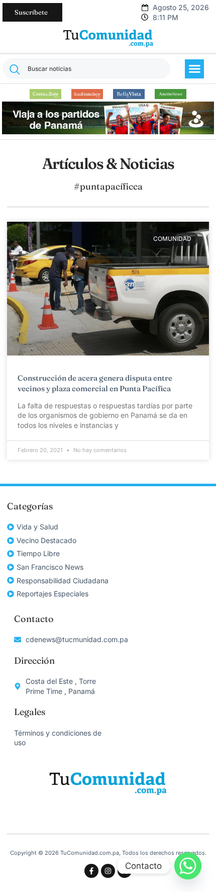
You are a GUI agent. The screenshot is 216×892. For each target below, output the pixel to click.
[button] (194, 68)
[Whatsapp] (187, 865)
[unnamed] (107, 131)
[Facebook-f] (91, 871)
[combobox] (86, 68)
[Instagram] (108, 871)
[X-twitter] (125, 871)
